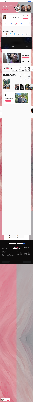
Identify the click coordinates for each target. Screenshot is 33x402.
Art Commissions (21, 254)
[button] (3, 34)
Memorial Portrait (21, 252)
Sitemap (6, 248)
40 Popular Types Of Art (3, 252)
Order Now (8, 400)
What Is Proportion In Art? (3, 255)
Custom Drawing (21, 253)
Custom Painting (18, 252)
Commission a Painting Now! (5, 9)
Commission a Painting (25, 254)
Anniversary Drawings (29, 253)
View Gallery (6, 36)
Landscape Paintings (18, 254)
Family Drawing (29, 252)
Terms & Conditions (3, 248)
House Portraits (18, 253)
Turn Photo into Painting (25, 253)
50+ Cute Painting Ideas (11, 255)
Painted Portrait (25, 252)
